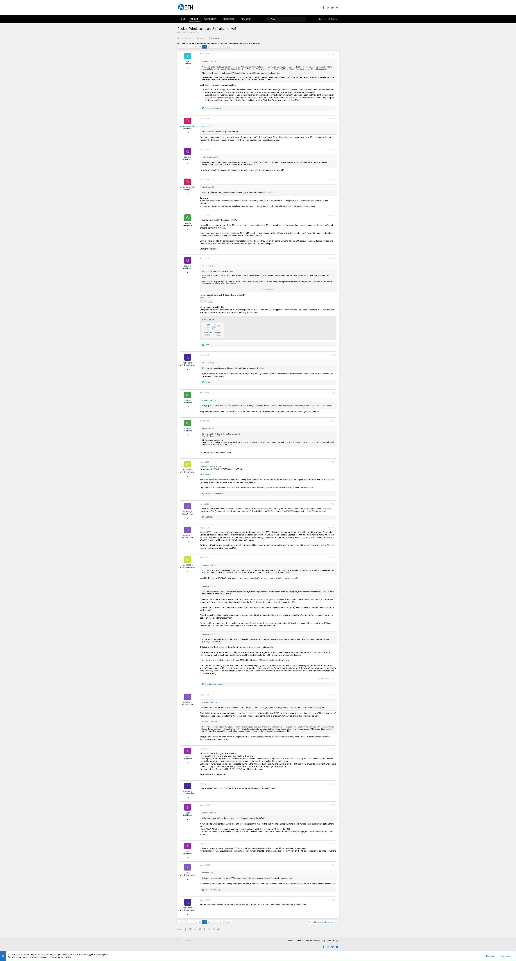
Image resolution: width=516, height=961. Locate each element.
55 (196, 47)
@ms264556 (286, 511)
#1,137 (333, 805)
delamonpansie (187, 126)
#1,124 (333, 179)
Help (323, 941)
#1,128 (333, 393)
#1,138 (333, 844)
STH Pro (187, 941)
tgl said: (205, 126)
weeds (187, 223)
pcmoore (182, 32)
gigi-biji (187, 157)
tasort (187, 756)
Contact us (291, 941)
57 (204, 47)
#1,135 (333, 749)
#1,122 (333, 119)
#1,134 (333, 694)
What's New (209, 479)
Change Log (205, 474)
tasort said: (206, 873)
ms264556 (188, 470)
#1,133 (333, 557)
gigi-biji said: (207, 187)
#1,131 (333, 504)
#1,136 (333, 784)
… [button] (191, 47)
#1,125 (333, 215)
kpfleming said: (208, 62)
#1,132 (333, 527)
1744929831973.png (212, 333)
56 (200, 47)
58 (209, 47)
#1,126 (333, 258)
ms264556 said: (208, 702)
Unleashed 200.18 (207, 466)
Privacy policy (315, 941)
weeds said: (206, 266)
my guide (294, 578)
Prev (182, 47)
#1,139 (333, 865)
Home (329, 941)
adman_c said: (207, 565)
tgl (187, 61)
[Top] (333, 941)
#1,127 (333, 355)
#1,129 (333, 421)
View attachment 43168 (211, 436)
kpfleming (187, 363)
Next (228, 47)
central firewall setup (252, 623)
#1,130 (333, 462)
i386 (188, 873)
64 (221, 47)
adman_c (187, 511)
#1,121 (333, 54)
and (213, 108)
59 (213, 47)
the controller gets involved (269, 599)
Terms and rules (303, 941)
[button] (200, 19)
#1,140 (333, 900)
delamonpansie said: (210, 157)
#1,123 (333, 149)
